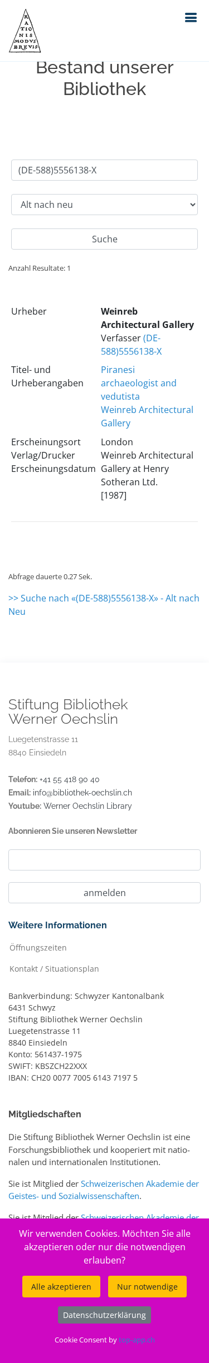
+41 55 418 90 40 (70, 779)
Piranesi (118, 370)
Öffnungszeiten (38, 947)
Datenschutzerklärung (104, 1315)
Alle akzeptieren (61, 1286)
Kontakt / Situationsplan (54, 968)
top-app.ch (137, 1340)
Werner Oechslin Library (87, 806)
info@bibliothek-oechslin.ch (82, 792)
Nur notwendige (147, 1286)
